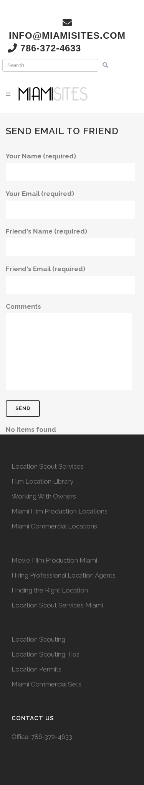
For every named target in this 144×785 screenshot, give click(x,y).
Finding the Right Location (50, 590)
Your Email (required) (40, 193)
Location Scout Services (48, 466)
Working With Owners (44, 496)
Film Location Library (42, 481)
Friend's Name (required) (46, 231)
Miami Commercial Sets (46, 684)
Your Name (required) (41, 156)
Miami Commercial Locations (54, 526)
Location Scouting (38, 639)
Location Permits (36, 669)
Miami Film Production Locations (60, 511)
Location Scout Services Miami (57, 605)
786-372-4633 (51, 737)
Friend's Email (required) (45, 269)
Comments (23, 306)
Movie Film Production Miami (54, 560)
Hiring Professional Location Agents (64, 575)
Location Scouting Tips (45, 654)
